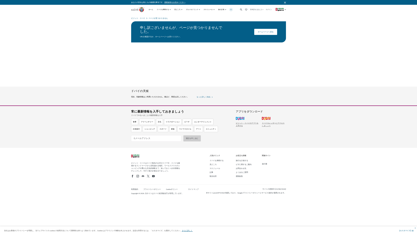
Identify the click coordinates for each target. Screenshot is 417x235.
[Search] (241, 9)
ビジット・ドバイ (138, 18)
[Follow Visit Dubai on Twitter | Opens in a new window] (148, 176)
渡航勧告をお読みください (174, 2)
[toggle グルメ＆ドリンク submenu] (199, 9)
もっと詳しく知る (204, 97)
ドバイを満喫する (163, 9)
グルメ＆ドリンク (192, 9)
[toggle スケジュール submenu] (214, 9)
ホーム (151, 9)
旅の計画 (221, 9)
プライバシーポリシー (251, 192)
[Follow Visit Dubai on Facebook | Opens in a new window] (132, 176)
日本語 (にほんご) (256, 9)
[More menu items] (231, 9)
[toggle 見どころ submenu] (181, 9)
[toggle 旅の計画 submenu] (225, 9)
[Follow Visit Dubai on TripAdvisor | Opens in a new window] (143, 176)
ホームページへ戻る (266, 31)
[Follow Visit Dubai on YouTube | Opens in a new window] (153, 176)
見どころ (177, 9)
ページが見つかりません (158, 18)
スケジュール (208, 9)
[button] (406, 230)
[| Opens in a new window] (137, 176)
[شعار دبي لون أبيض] (135, 156)
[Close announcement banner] (285, 2)
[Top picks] (246, 9)
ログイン (269, 9)
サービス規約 (267, 192)
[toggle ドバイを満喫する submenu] (170, 9)
